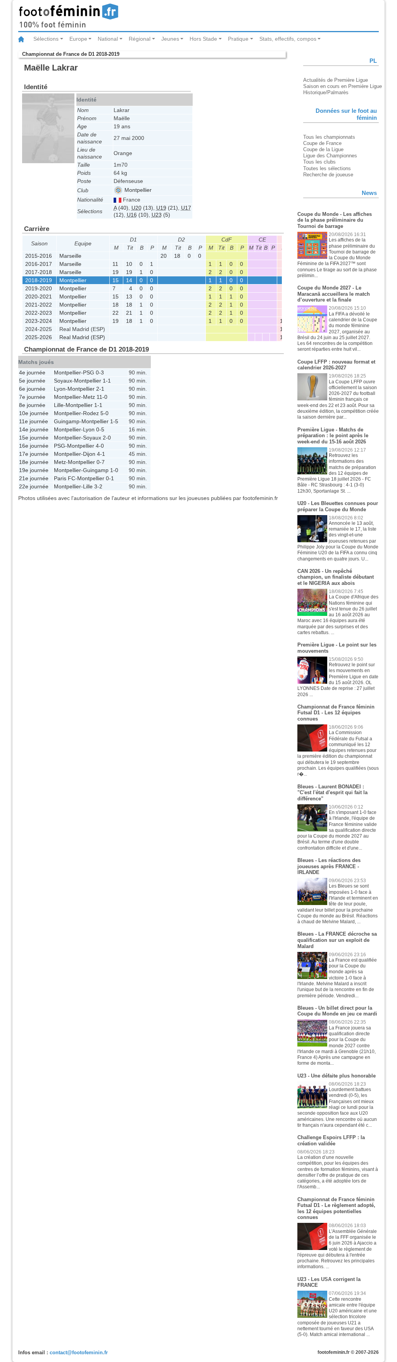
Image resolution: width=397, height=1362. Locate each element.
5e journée (32, 381)
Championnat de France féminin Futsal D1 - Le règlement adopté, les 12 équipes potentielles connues (336, 1208)
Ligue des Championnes (330, 156)
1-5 (114, 421)
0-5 (100, 429)
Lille (59, 405)
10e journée (33, 413)
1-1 (107, 381)
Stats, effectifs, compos (287, 39)
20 (164, 256)
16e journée (33, 446)
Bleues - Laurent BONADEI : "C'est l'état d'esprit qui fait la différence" (332, 793)
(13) (142, 208)
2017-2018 (38, 272)
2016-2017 (38, 264)
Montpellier (137, 190)
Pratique (238, 39)
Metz (89, 397)
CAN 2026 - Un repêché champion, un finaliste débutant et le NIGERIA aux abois (335, 577)
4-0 (100, 446)
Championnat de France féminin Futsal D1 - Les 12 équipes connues (336, 713)
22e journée (33, 486)
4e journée (32, 372)
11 (115, 264)
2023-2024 (38, 321)
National (108, 39)
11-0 (102, 397)
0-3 (100, 372)
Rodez (91, 413)
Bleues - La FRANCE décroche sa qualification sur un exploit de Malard (337, 940)
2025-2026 (38, 337)
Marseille (70, 256)
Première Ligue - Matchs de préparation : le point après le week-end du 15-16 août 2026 (332, 436)
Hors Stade (203, 39)
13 (129, 296)
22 (115, 313)
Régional (139, 39)
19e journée (33, 470)
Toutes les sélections (327, 168)
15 (115, 280)
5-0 (104, 413)
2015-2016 (38, 256)
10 (129, 264)
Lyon (60, 389)
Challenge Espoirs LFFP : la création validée (331, 1140)
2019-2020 (38, 288)
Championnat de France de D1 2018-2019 (70, 54)
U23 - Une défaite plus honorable (336, 1076)
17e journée (33, 454)
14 (129, 280)
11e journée (33, 421)
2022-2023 (38, 313)
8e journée (32, 405)
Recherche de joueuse (328, 175)
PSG (88, 372)
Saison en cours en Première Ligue (342, 86)
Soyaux (63, 381)
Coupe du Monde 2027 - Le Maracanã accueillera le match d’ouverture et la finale (333, 294)
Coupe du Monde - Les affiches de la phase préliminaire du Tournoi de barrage (334, 220)
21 (129, 313)
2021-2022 (38, 305)
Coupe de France (322, 143)
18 (177, 256)
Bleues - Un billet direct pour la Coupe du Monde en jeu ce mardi (337, 1011)
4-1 (101, 454)
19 (115, 272)
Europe (78, 39)
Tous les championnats (329, 137)
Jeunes (170, 39)
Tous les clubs (319, 162)
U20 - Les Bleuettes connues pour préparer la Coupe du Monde (337, 506)
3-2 (98, 486)
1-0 (114, 470)
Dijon (89, 454)
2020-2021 (38, 296)
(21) (167, 208)
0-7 (101, 462)
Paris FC (64, 478)
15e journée (33, 437)
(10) (137, 215)
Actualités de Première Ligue (335, 80)
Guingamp (66, 421)
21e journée (33, 478)
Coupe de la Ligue (323, 149)
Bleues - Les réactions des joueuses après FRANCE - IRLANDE (329, 866)
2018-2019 (38, 280)
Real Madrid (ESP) (82, 337)
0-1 (110, 478)
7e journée (32, 397)
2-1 (100, 389)
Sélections (46, 39)
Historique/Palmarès (326, 92)
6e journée (32, 389)
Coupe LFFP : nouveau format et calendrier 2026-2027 (336, 365)
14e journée (33, 429)
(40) (121, 208)
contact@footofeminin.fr (79, 1352)
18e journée (33, 462)
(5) (161, 215)
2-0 (107, 437)
